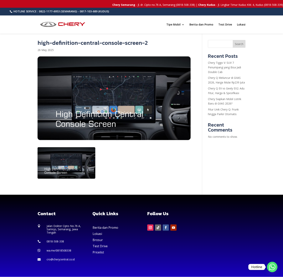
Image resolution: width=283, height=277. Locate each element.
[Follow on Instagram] (150, 227)
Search (239, 44)
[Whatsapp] (272, 267)
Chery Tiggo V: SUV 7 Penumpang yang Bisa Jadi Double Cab (224, 67)
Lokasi (241, 24)
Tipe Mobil (173, 24)
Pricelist (98, 252)
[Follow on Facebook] (166, 227)
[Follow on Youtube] (173, 227)
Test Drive (225, 24)
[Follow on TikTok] (158, 227)
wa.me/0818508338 (59, 250)
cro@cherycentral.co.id (61, 259)
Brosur (98, 240)
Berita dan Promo (201, 24)
